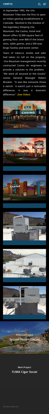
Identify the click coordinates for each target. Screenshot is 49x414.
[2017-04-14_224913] (25, 155)
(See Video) (23, 94)
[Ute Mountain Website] (25, 303)
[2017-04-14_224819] (25, 192)
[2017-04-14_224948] (25, 118)
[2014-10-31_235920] (25, 229)
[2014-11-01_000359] (25, 266)
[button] (44, 4)
